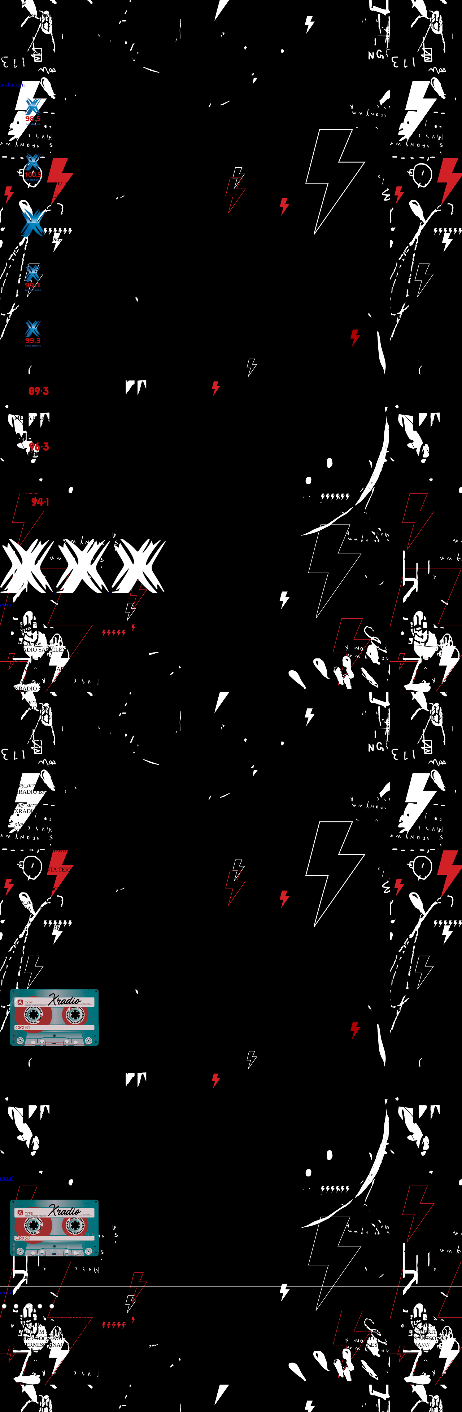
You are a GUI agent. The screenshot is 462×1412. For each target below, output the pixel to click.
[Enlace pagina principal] (83, 591)
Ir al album (12, 84)
